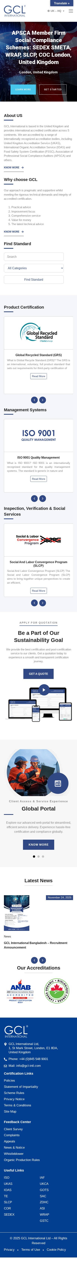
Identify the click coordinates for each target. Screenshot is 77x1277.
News (7, 936)
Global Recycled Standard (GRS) (39, 355)
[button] (34, 400)
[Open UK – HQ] (63, 11)
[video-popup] (44, 689)
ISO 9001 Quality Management (38, 457)
